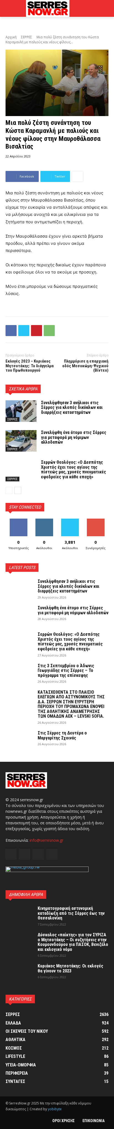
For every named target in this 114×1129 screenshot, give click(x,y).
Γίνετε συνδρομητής (96, 523)
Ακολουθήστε (44, 521)
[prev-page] (9, 490)
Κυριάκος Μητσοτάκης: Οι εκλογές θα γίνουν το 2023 (70, 968)
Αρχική (11, 37)
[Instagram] (24, 854)
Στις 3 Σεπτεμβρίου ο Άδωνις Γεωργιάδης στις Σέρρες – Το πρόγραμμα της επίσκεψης (66, 670)
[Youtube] (51, 854)
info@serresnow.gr (46, 840)
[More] (77, 176)
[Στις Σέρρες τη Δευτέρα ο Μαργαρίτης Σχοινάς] (19, 740)
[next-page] (17, 490)
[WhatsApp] (49, 330)
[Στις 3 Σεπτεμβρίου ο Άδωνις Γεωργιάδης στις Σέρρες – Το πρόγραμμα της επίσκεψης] (19, 673)
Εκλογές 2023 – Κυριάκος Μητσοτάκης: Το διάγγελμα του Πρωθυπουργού (30, 366)
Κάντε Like (18, 521)
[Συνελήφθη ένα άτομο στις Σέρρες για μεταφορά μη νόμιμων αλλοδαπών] (21, 441)
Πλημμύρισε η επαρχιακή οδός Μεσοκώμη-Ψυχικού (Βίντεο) (85, 366)
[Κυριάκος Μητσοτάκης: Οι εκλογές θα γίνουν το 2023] (19, 973)
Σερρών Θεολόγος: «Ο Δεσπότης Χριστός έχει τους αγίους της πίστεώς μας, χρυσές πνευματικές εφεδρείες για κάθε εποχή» (73, 469)
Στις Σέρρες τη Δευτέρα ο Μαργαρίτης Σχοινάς (62, 735)
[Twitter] (23, 330)
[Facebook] (11, 330)
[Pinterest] (36, 330)
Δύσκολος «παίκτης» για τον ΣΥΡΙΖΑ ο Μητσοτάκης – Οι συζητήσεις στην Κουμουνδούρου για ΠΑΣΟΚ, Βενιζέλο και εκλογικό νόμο (73, 942)
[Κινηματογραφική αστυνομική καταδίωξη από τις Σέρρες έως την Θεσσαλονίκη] (19, 915)
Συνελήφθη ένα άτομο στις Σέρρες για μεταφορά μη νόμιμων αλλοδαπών (73, 437)
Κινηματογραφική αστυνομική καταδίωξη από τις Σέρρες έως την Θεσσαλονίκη (71, 913)
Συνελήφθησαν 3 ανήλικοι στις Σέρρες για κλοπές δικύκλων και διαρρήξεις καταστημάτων (72, 407)
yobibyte (55, 1109)
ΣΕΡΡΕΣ (26, 37)
